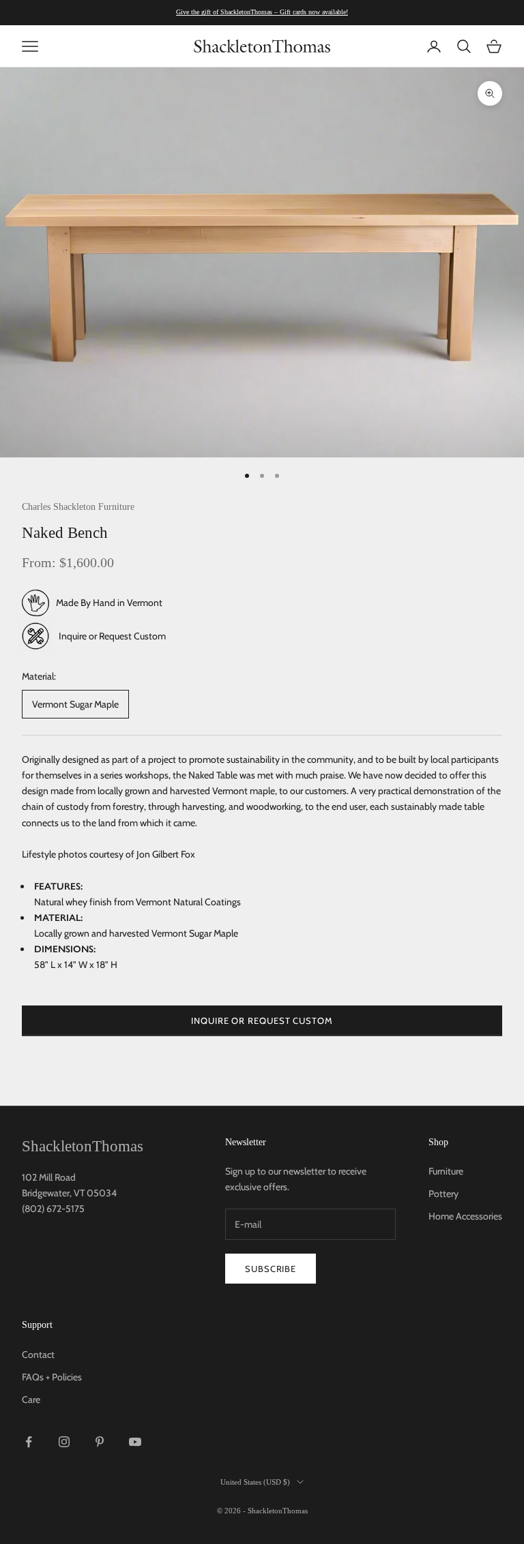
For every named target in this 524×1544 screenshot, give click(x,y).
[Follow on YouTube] (135, 1442)
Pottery (443, 1193)
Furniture (445, 1171)
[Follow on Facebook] (28, 1442)
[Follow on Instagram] (64, 1442)
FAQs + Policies (52, 1377)
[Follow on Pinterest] (99, 1442)
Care (31, 1399)
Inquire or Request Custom (112, 636)
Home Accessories (465, 1216)
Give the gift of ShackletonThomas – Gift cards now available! (262, 12)
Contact (38, 1354)
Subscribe (270, 1268)
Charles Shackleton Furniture (78, 506)
